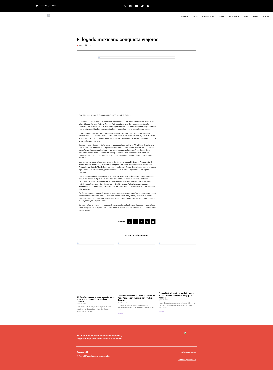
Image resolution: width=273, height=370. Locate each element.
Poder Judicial (234, 16)
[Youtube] (136, 6)
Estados (195, 16)
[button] (129, 221)
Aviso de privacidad (189, 352)
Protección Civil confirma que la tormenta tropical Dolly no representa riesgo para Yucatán (176, 295)
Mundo (246, 16)
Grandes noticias (208, 16)
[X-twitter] (124, 6)
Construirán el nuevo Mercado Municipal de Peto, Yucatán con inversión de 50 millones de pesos (136, 298)
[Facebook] (148, 6)
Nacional (184, 16)
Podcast (266, 16)
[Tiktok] (142, 6)
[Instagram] (130, 6)
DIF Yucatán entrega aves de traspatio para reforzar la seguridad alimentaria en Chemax (95, 299)
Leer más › (80, 315)
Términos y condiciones (187, 360)
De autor (256, 16)
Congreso (221, 16)
